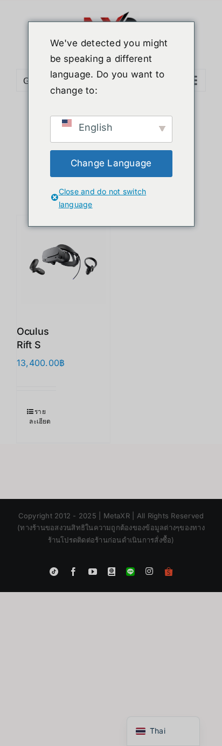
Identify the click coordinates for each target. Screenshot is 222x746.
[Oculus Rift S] (63, 261)
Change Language (111, 163)
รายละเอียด (40, 416)
